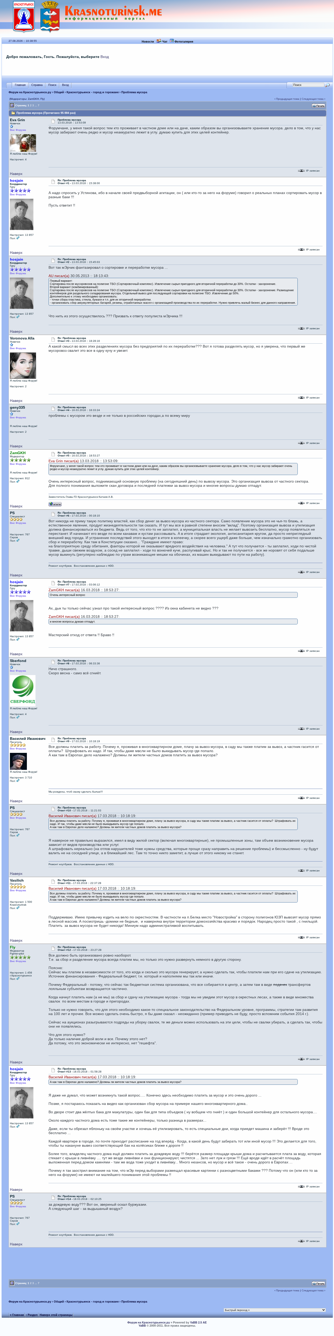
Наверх (16, 174)
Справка (37, 84)
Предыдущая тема (287, 98)
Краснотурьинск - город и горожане (93, 92)
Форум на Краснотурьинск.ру (30, 92)
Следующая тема (313, 98)
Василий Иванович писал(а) (73, 816)
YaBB (142, 1325)
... (36, 105)
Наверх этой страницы (56, 1314)
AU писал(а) (59, 276)
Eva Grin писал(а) (64, 461)
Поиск (52, 84)
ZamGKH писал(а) (64, 590)
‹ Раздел (32, 1314)
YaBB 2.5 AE (198, 1322)
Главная (20, 84)
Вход (104, 57)
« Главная (17, 1314)
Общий (59, 92)
